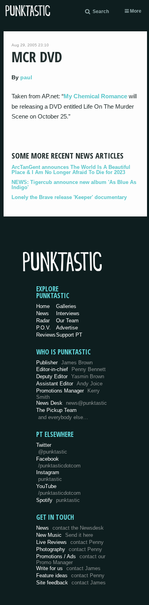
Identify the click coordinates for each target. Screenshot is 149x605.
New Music (64, 535)
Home (43, 306)
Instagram (49, 475)
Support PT (69, 335)
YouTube (58, 489)
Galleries (66, 306)
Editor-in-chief (71, 369)
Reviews (46, 335)
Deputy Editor (70, 376)
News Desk (71, 403)
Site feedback (71, 583)
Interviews (67, 313)
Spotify (58, 500)
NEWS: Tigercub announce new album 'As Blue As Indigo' (74, 184)
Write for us (68, 568)
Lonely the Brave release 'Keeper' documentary (69, 197)
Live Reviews (70, 542)
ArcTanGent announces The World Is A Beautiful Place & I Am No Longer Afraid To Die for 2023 (71, 169)
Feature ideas (70, 575)
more (135, 11)
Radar (43, 321)
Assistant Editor (69, 384)
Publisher (64, 363)
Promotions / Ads (70, 559)
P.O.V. (43, 328)
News (42, 313)
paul (26, 77)
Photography (69, 549)
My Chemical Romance (95, 96)
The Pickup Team (56, 410)
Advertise (67, 328)
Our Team (67, 321)
